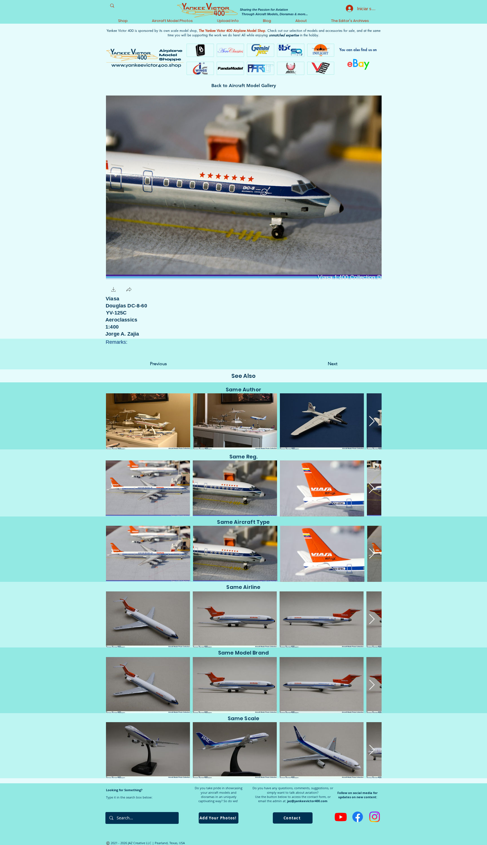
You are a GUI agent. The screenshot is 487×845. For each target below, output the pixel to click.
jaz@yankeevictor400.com (307, 801)
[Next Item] (372, 421)
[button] (113, 290)
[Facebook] (358, 817)
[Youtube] (341, 817)
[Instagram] (375, 817)
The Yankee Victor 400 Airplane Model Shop (232, 30)
